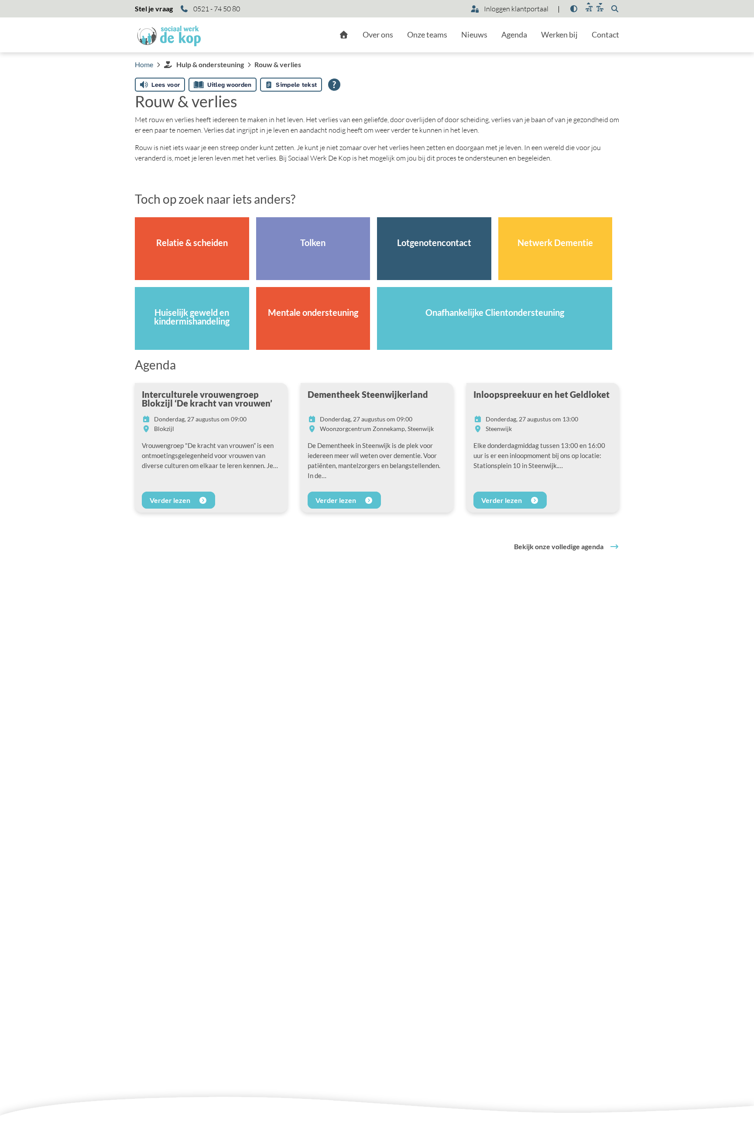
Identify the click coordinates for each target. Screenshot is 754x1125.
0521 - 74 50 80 (216, 8)
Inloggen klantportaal (515, 8)
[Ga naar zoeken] (614, 8)
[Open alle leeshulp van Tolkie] (334, 85)
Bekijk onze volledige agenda (558, 546)
